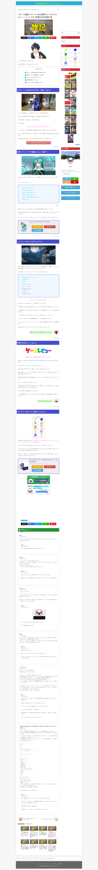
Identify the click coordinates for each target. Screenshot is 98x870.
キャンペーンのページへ (38, 142)
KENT (22, 571)
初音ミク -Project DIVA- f (28, 187)
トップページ (39, 863)
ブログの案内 (60, 863)
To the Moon (25, 279)
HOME (19, 858)
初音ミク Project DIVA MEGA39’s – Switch (38, 221)
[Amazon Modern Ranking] (77, 144)
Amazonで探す (37, 226)
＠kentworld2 (27, 60)
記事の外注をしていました (31, 79)
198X (24, 281)
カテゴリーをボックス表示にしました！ (34, 82)
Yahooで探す (37, 230)
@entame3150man (32, 360)
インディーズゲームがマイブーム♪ (33, 77)
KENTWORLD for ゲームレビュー (49, 3)
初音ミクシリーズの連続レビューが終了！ (34, 74)
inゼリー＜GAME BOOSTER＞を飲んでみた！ (35, 72)
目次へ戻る (56, 146)
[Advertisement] (38, 507)
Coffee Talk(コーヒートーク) (29, 277)
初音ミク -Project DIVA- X (28, 194)
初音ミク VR (25, 199)
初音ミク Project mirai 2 (28, 189)
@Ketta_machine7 (46, 360)
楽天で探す (49, 226)
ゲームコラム (53, 863)
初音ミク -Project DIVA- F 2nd (29, 192)
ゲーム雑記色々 (24, 520)
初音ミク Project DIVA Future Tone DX (31, 196)
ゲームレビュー (47, 863)
